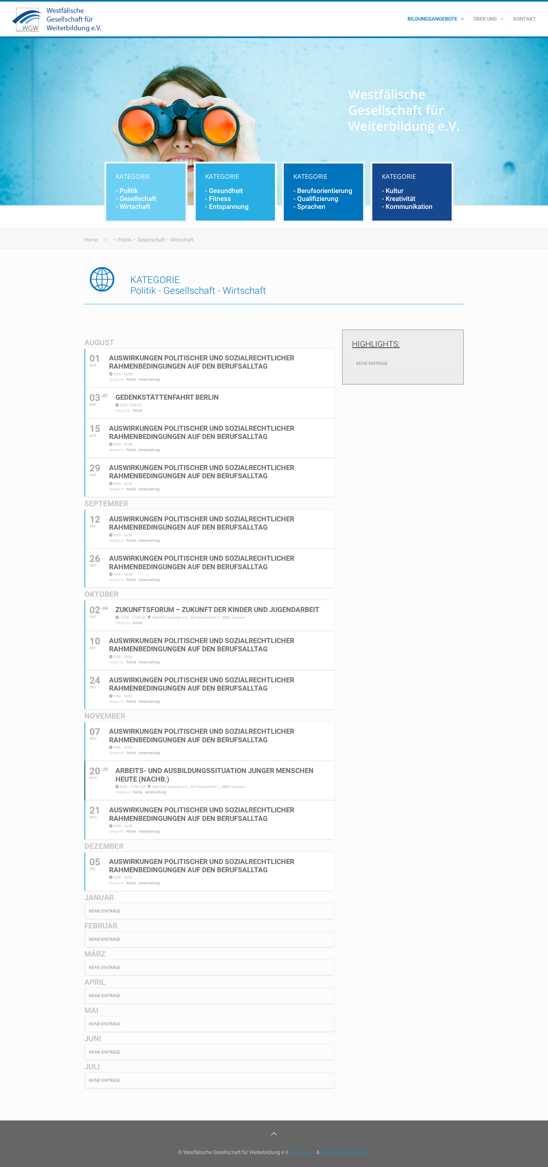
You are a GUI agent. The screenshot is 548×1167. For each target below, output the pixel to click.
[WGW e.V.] (56, 19)
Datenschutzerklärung (345, 1152)
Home (91, 240)
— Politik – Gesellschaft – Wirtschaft (153, 240)
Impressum (302, 1152)
